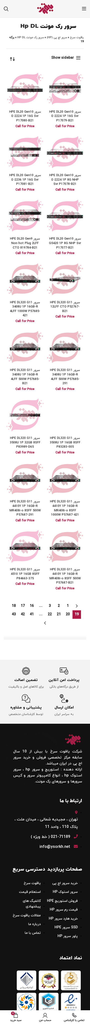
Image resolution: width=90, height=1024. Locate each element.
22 (50, 614)
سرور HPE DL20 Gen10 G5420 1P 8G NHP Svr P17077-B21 (65, 243)
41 (32, 614)
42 (23, 614)
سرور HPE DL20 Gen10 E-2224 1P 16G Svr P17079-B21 (65, 116)
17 (23, 606)
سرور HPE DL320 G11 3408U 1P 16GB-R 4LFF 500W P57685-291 (65, 377)
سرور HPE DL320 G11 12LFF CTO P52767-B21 (65, 307)
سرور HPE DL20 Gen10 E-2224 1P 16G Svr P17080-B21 (25, 116)
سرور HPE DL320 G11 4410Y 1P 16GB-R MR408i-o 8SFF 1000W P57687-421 (65, 508)
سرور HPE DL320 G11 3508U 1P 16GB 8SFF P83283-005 (65, 442)
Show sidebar (62, 57)
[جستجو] (6, 9)
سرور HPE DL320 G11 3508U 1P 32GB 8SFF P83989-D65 (25, 442)
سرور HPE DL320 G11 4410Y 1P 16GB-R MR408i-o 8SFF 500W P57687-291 (25, 508)
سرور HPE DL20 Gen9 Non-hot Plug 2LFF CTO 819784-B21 (25, 243)
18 (14, 606)
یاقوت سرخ (77, 37)
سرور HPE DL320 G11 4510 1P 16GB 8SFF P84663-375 (25, 574)
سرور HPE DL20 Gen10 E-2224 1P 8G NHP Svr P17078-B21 (65, 179)
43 (14, 614)
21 (59, 614)
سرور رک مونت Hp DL (30, 37)
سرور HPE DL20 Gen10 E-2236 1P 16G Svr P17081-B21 (25, 179)
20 (68, 614)
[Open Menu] (84, 9)
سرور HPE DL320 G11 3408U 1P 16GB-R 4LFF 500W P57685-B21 (25, 377)
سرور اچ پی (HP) (57, 37)
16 (32, 606)
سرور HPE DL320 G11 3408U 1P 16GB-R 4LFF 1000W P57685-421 (25, 309)
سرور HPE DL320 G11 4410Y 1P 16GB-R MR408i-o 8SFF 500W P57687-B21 (65, 576)
